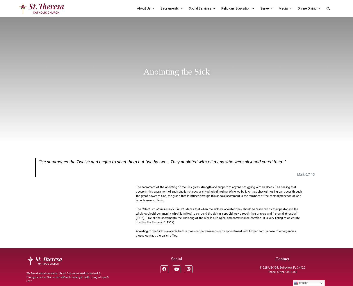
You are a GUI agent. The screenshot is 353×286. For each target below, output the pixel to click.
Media (283, 8)
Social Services (200, 8)
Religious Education (235, 8)
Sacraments (170, 8)
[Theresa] (41, 8)
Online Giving (307, 8)
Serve (264, 8)
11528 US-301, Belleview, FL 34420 (282, 267)
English (303, 283)
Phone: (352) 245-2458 (282, 272)
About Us (144, 8)
